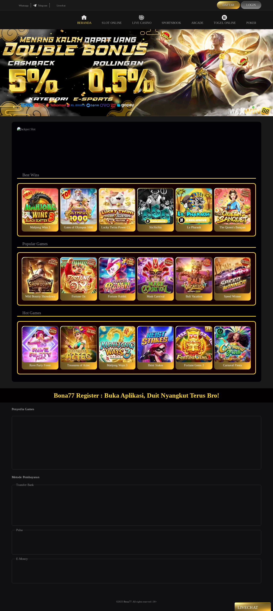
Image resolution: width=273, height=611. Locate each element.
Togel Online (225, 23)
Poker (251, 23)
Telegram (42, 5)
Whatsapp (23, 5)
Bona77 (128, 601)
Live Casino (141, 23)
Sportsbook (171, 23)
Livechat (60, 5)
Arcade (197, 23)
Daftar (228, 5)
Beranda (84, 23)
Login (251, 5)
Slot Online (112, 23)
